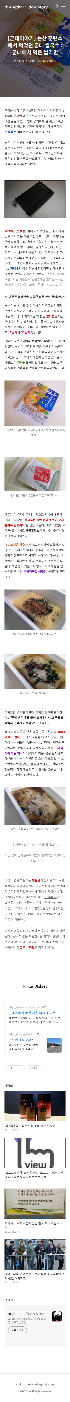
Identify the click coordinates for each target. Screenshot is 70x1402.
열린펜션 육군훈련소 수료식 (23, 1040)
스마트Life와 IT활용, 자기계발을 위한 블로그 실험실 (27, 1320)
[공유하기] (16, 1068)
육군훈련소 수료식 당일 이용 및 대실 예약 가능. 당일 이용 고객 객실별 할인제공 (23, 1047)
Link (19, 1384)
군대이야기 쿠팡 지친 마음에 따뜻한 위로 (33, 1013)
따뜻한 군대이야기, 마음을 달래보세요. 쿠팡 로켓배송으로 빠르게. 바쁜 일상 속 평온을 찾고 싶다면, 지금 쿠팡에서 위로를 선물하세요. (34, 1020)
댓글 (8, 1300)
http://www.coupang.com (24, 1007)
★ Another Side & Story (23, 6)
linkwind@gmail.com (40, 1384)
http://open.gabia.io (20, 1034)
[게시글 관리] (20, 1068)
